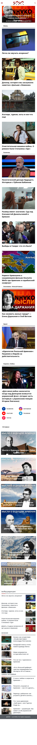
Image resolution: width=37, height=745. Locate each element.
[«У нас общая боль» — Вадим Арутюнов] (18, 469)
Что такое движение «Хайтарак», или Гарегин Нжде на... (22, 703)
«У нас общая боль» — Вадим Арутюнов (18, 477)
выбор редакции (8, 591)
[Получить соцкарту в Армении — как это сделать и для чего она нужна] (6, 688)
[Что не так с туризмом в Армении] (6, 662)
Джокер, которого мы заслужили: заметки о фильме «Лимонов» (18, 83)
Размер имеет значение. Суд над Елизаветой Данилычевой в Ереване (17, 214)
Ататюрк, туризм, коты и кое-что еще (17, 115)
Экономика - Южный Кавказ (12, 286)
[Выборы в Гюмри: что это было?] (18, 233)
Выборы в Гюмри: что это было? (17, 246)
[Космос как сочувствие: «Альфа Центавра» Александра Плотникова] (6, 639)
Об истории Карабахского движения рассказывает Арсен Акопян (18, 528)
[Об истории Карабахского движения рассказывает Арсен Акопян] (18, 521)
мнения (4, 633)
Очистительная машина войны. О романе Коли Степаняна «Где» (18, 147)
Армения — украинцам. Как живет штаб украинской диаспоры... (23, 710)
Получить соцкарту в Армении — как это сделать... (24, 687)
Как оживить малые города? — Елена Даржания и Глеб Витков (16, 315)
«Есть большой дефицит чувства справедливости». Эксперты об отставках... (23, 669)
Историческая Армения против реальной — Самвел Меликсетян (18, 503)
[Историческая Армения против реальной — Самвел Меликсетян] (18, 495)
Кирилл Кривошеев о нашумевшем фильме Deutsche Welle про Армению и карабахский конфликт (18, 279)
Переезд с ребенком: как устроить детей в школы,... (23, 694)
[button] (4, 14)
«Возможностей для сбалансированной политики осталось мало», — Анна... (18, 554)
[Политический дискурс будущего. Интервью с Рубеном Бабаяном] (18, 166)
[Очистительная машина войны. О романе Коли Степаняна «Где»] (18, 133)
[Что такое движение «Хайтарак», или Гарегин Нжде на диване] (6, 703)
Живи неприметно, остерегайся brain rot (21, 653)
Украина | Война (9, 364)
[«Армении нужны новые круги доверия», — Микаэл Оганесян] (18, 573)
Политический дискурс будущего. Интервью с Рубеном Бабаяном (18, 181)
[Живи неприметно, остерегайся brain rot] (6, 654)
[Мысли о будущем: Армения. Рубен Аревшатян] (18, 443)
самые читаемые (8, 674)
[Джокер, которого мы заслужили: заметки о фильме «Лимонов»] (18, 69)
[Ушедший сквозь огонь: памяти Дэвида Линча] (6, 647)
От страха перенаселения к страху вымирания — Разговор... (18, 17)
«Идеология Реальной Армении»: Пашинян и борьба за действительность (18, 353)
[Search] (35, 3)
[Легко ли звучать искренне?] (18, 40)
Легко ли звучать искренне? (15, 53)
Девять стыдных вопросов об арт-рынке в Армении (12, 627)
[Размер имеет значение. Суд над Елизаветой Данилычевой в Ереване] (18, 198)
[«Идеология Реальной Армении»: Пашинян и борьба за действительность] (18, 338)
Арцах (5, 324)
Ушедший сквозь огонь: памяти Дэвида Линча (22, 646)
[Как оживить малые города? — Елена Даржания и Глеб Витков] (18, 300)
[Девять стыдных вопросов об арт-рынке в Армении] (31, 628)
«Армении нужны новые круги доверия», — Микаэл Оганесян (18, 582)
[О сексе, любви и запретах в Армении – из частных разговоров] (6, 680)
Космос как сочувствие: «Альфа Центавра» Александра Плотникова (22, 639)
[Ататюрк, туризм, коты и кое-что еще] (18, 101)
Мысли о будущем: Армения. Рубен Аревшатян (18, 451)
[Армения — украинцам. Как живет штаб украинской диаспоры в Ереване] (6, 711)
